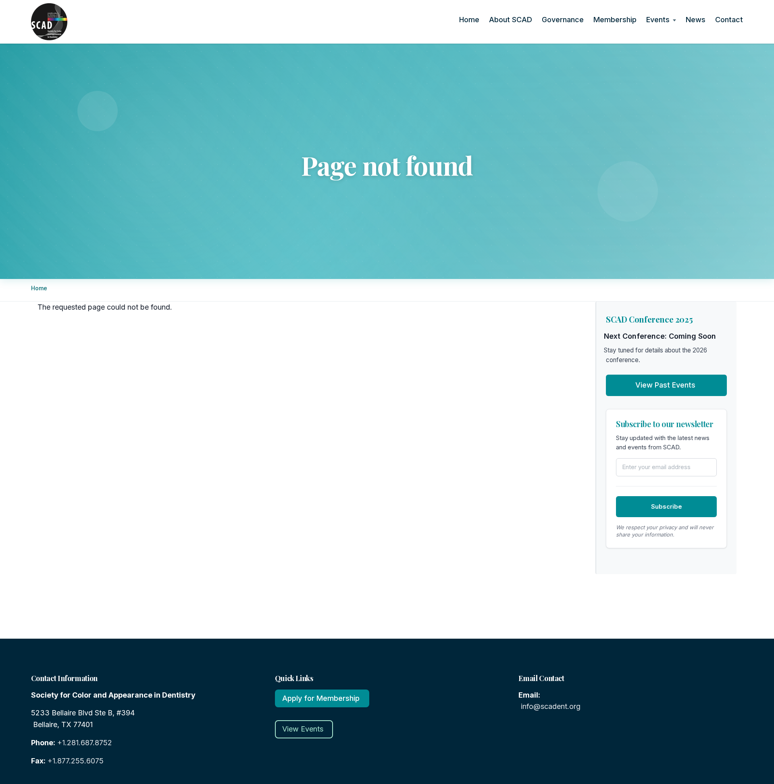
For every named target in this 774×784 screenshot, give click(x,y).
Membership (616, 19)
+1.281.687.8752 (84, 742)
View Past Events (665, 385)
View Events (302, 729)
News (697, 19)
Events (659, 19)
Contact (730, 19)
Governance (564, 19)
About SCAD (512, 19)
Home (471, 19)
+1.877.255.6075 (76, 761)
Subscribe (666, 506)
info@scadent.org (550, 706)
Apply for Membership (321, 698)
